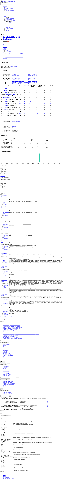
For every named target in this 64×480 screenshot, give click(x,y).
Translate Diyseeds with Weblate (8, 1)
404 (6, 88)
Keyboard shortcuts (9, 23)
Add (17, 377)
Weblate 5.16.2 (11, 473)
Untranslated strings (16, 78)
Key (4, 356)
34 (24, 101)
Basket (5, 90)
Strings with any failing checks (18, 81)
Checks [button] (4, 11)
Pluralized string (6, 385)
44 (44, 103)
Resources (6, 111)
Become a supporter (9, 28)
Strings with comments (7, 382)
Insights (4, 49)
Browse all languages (10, 10)
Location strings (6, 371)
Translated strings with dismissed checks (20, 82)
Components (5, 45)
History (7, 50)
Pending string (6, 373)
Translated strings (15, 75)
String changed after (7, 392)
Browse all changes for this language (7, 316)
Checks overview (9, 12)
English (14, 222)
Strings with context (7, 386)
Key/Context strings (7, 368)
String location (6, 357)
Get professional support (10, 20)
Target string (5, 350)
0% (20, 101)
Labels (4, 347)
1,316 (30, 101)
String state (5, 372)
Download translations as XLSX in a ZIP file (14, 57)
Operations (5, 58)
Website (7, 30)
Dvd (6, 101)
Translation (5, 44)
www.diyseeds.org (16, 121)
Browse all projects (9, 8)
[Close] (1, 413)
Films (6, 103)
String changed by (6, 375)
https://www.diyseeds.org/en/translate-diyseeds (21, 123)
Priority (4, 346)
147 (29, 103)
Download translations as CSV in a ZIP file (14, 54)
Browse (12, 66)
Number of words (6, 353)
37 (44, 113)
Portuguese (8, 39)
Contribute (8, 27)
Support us (5, 113)
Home (6, 105)
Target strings (5, 367)
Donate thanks (6, 99)
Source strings (6, 366)
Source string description (8, 369)
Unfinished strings (15, 76)
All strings (14, 74)
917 (37, 103)
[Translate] (1, 88)
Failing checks (8, 51)
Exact (15, 377)
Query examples (3, 397)
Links (6, 107)
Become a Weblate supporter (8, 478)
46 (24, 103)
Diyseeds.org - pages (11, 36)
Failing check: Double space (17, 83)
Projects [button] (4, 7)
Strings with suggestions (8, 381)
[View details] (10, 200)
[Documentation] (0, 70)
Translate (15, 66)
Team (6, 115)
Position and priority (7, 344)
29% (20, 103)
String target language (7, 374)
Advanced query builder (5, 363)
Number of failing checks (8, 355)
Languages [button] (5, 9)
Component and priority (7, 359)
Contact (6, 92)
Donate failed (6, 97)
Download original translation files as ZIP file (14, 53)
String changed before (7, 393)
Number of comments (7, 354)
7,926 (37, 101)
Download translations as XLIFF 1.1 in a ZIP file (15, 56)
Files (4, 52)
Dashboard (5, 6)
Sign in (4, 14)
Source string (5, 348)
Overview (5, 47)
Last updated (5, 352)
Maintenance (6, 109)
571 (29, 113)
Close (9, 415)
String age (5, 351)
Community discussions (10, 19)
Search (4, 48)
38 (24, 113)
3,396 (37, 113)
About (7, 29)
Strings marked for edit (16, 79)
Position (4, 345)
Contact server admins (10, 18)
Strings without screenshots (8, 384)
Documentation (9, 22)
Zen (36, 74)
